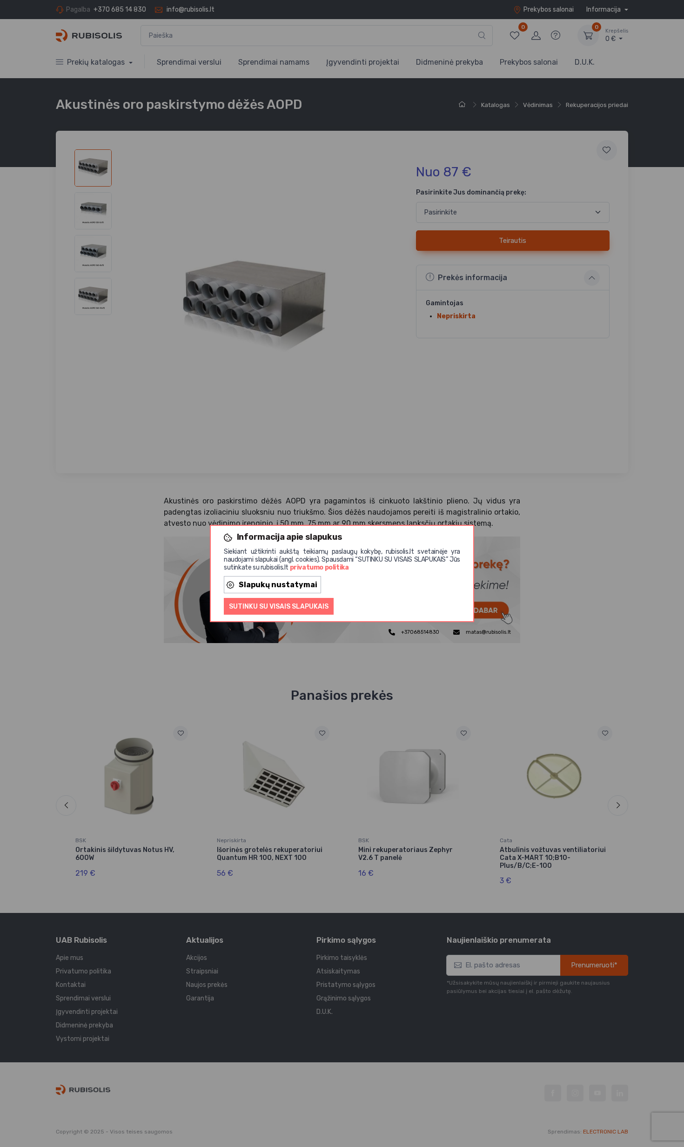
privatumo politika (319, 567)
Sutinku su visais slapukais (279, 606)
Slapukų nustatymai (278, 584)
